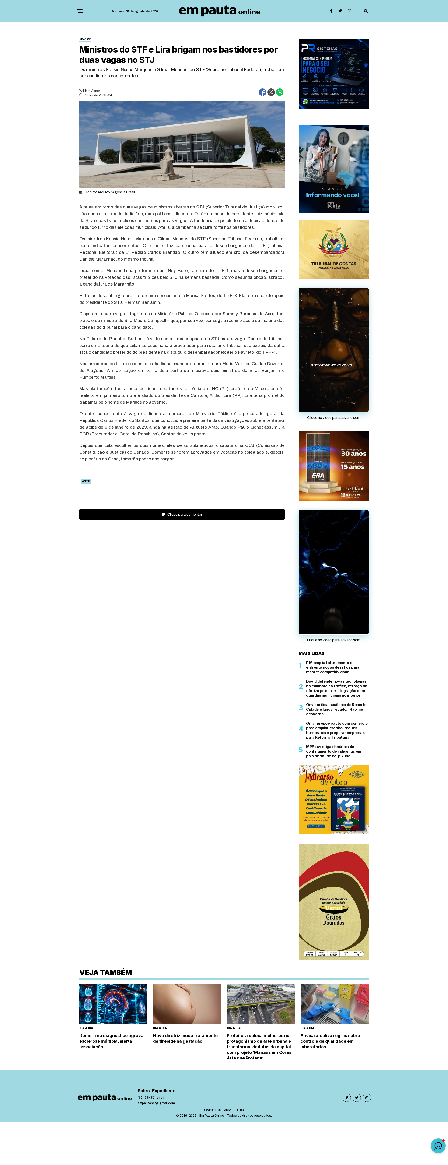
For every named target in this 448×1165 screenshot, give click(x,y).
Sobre (144, 1091)
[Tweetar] (271, 92)
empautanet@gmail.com (156, 1103)
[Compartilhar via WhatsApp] (280, 92)
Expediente (163, 1091)
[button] (438, 1145)
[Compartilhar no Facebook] (262, 92)
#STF (86, 481)
